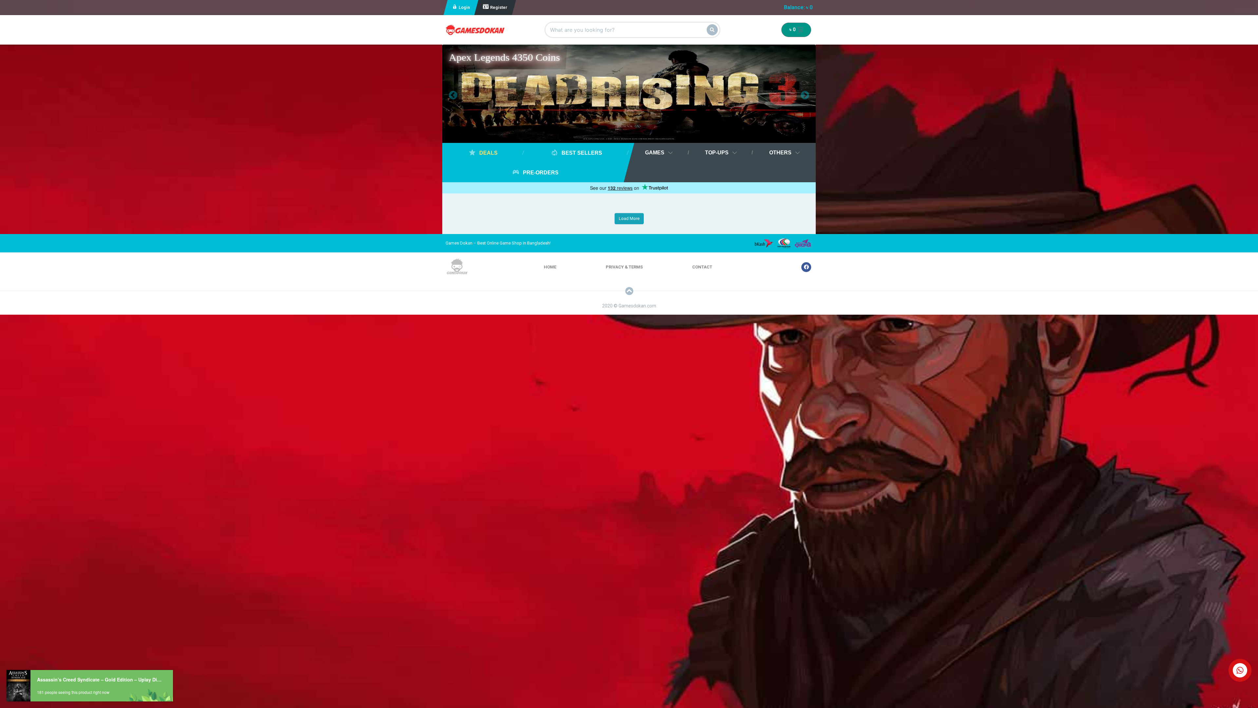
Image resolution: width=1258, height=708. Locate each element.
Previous (448, 93)
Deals (488, 153)
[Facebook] (806, 267)
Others (780, 152)
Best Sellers (581, 153)
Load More (629, 218)
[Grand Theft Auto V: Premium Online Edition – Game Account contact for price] (629, 95)
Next (800, 93)
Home (550, 267)
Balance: (798, 7)
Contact (702, 267)
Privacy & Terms (624, 267)
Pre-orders (540, 172)
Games (654, 152)
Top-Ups (717, 152)
